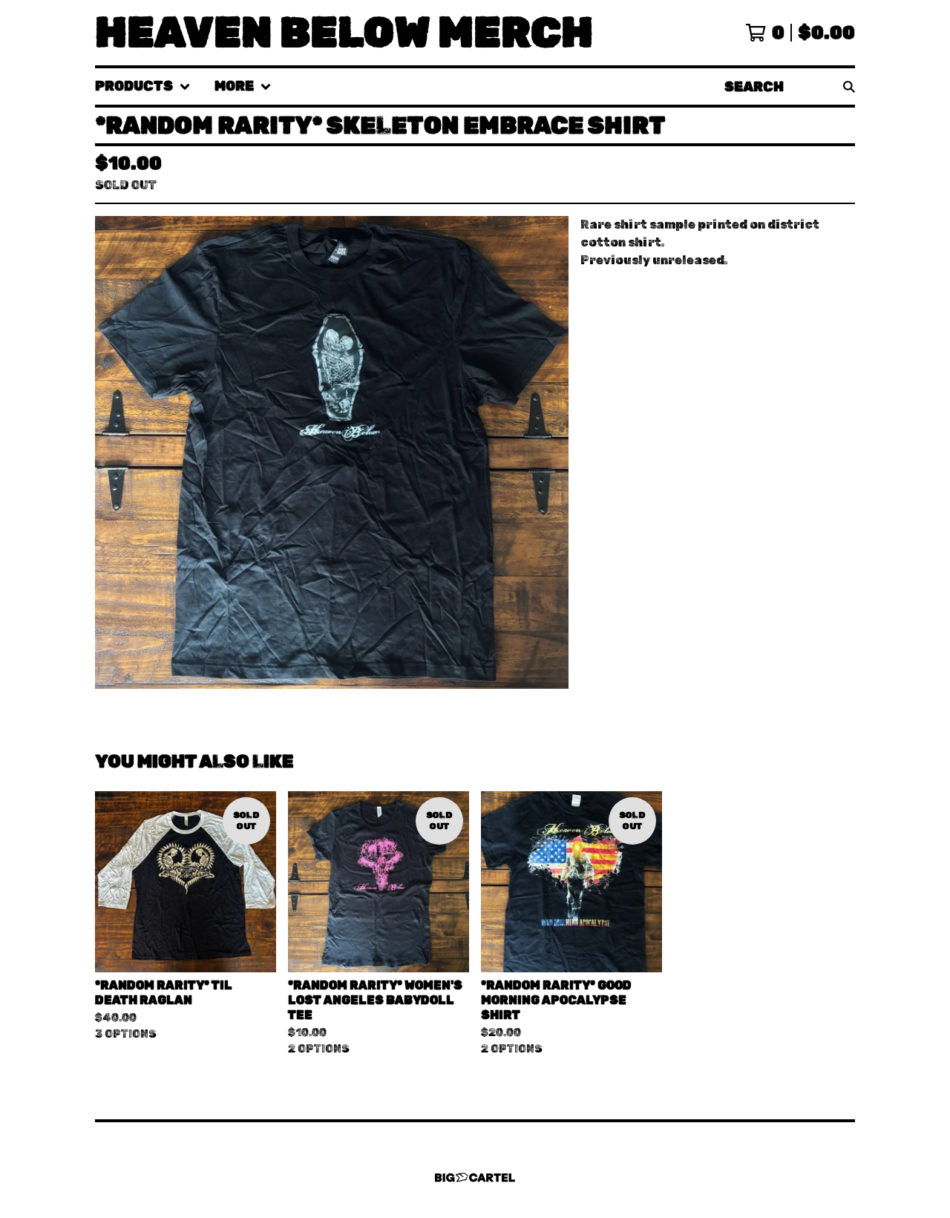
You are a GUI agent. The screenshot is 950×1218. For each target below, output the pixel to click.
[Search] (849, 86)
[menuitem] (143, 86)
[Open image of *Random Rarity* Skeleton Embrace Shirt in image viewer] (332, 452)
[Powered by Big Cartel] (475, 1177)
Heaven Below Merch (344, 32)
